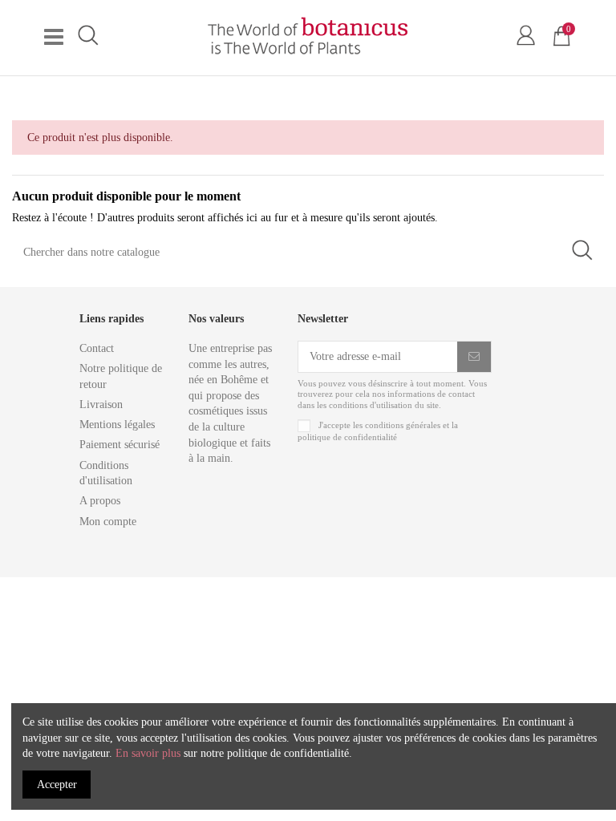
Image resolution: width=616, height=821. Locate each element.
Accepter (57, 785)
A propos (99, 501)
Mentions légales (117, 425)
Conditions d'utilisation (105, 473)
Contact (96, 348)
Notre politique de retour (120, 376)
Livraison (101, 404)
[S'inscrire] (474, 357)
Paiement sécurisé (119, 445)
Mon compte (107, 522)
